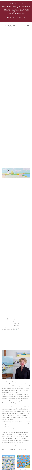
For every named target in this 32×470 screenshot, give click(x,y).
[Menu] (28, 25)
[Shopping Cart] (24, 25)
